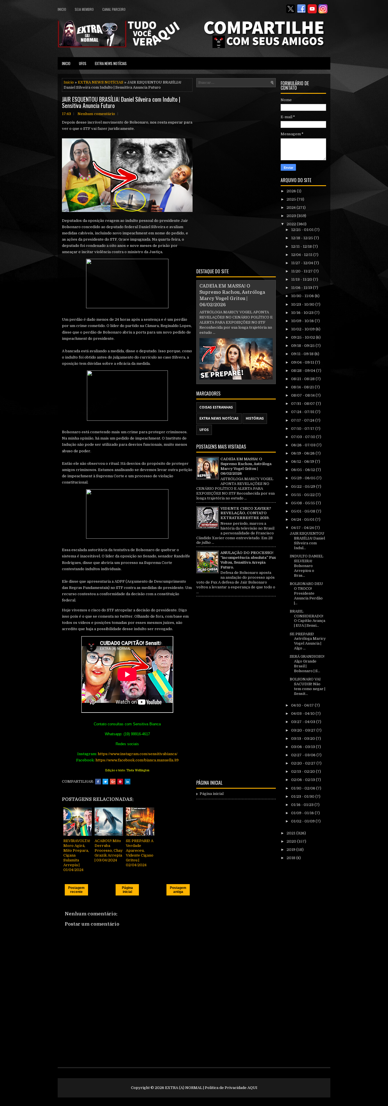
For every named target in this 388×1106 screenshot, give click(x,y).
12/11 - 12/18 (302, 246)
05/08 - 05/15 (303, 503)
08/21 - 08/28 (303, 379)
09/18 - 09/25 (303, 345)
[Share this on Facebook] (98, 781)
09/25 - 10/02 (303, 337)
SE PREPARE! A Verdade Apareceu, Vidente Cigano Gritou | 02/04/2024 (139, 853)
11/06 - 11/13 (302, 288)
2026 (292, 191)
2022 (292, 224)
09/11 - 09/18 (302, 354)
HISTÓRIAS (255, 418)
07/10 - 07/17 (303, 428)
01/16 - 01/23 (302, 805)
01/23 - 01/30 (303, 796)
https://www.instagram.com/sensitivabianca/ (138, 754)
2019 (291, 849)
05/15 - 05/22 (303, 495)
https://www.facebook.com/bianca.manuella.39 (137, 760)
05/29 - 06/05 (303, 478)
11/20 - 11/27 (302, 271)
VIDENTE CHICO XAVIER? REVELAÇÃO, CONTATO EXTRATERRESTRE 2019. (245, 513)
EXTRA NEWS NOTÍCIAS (111, 63)
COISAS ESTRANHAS (216, 407)
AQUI (252, 1088)
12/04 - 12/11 (302, 255)
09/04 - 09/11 (303, 362)
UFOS (82, 63)
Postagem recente (76, 890)
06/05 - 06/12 (303, 470)
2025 (292, 199)
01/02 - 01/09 (303, 821)
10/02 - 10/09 (303, 329)
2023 (292, 216)
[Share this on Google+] (113, 781)
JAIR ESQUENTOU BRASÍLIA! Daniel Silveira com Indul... (307, 540)
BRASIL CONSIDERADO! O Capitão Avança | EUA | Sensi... (307, 618)
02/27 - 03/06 (303, 755)
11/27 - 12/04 (302, 263)
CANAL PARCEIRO (114, 9)
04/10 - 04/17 (303, 705)
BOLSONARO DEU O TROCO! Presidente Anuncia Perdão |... (306, 593)
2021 (291, 833)
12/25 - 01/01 (302, 230)
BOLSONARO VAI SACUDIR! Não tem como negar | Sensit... (307, 686)
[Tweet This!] (105, 781)
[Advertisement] (236, 176)
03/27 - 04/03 (303, 722)
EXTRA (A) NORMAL (183, 1088)
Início (69, 82)
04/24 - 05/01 (303, 519)
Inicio (62, 9)
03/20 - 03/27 (303, 730)
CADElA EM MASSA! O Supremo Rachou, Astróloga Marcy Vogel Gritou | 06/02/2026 (246, 466)
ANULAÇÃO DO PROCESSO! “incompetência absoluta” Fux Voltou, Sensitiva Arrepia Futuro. (248, 560)
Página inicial (127, 890)
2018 (291, 858)
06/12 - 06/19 (303, 461)
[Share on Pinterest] (120, 781)
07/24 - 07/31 (303, 412)
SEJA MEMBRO (84, 9)
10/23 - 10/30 (303, 304)
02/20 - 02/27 (303, 763)
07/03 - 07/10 (303, 437)
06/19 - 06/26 (303, 453)
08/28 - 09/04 (303, 370)
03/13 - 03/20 (303, 738)
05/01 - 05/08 (303, 511)
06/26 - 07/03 (303, 445)
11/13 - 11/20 (302, 279)
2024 (292, 207)
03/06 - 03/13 (303, 747)
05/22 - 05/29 (303, 486)
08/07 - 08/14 (303, 395)
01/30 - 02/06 (303, 788)
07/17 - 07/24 (303, 420)
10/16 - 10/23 (302, 313)
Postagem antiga (178, 890)
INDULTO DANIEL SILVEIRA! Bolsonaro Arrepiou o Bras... (306, 566)
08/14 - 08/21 (303, 387)
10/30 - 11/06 (303, 296)
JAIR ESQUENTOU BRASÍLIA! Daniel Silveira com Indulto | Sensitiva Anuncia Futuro (121, 102)
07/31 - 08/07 (303, 403)
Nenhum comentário (96, 114)
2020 (292, 841)
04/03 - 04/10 (303, 713)
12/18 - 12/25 (302, 238)
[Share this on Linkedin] (127, 781)
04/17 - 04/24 (303, 528)
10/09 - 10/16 (303, 321)
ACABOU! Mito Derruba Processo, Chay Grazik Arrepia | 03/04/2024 (109, 850)
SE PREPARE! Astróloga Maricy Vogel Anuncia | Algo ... (308, 641)
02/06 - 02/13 (303, 780)
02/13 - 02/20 (303, 771)
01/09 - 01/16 (303, 813)
